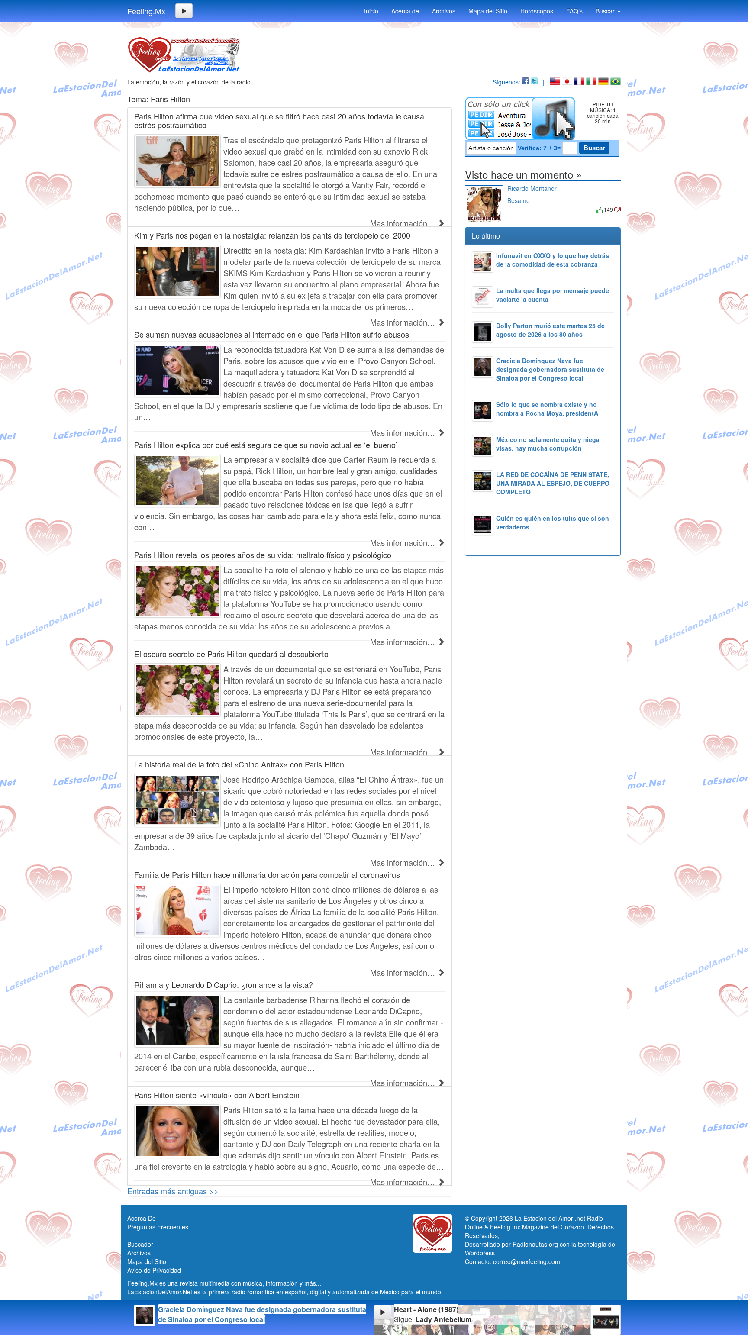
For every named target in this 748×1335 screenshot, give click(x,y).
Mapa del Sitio (487, 10)
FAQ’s (574, 10)
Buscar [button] (606, 10)
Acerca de (405, 10)
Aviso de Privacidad (154, 1270)
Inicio (371, 10)
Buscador (140, 1244)
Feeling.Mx (146, 10)
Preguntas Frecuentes (157, 1226)
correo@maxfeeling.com (526, 1261)
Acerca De (141, 1218)
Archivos (443, 10)
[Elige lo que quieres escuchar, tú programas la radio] (522, 118)
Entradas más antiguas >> (173, 1190)
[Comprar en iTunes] (517, 209)
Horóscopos (536, 10)
